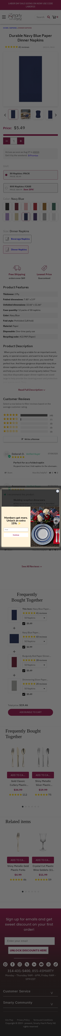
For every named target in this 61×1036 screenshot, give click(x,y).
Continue (16, 535)
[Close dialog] (57, 491)
